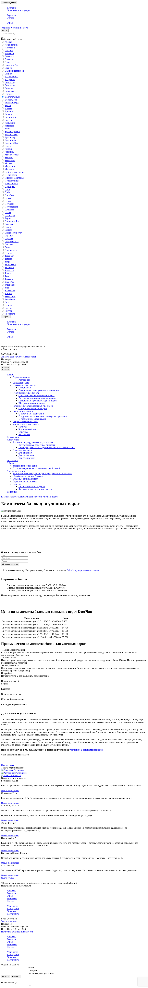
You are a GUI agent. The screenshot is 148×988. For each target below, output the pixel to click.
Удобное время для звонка (41, 973)
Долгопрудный (12, 97)
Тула (7, 276)
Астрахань (10, 47)
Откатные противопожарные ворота (36, 395)
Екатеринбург (11, 102)
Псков (8, 212)
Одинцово (10, 186)
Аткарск (9, 50)
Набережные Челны (14, 172)
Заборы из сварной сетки (25, 465)
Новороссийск (12, 180)
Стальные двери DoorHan (25, 479)
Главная (5, 496)
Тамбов (8, 259)
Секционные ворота (23, 411)
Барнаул (9, 62)
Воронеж (9, 91)
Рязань (8, 227)
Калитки (22, 426)
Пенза (8, 198)
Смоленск (10, 244)
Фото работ (12, 906)
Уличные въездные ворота (26, 424)
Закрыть (6, 317)
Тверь (7, 261)
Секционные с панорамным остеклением (38, 390)
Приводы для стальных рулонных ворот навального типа (46, 447)
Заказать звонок (9, 356)
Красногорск (11, 134)
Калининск (10, 117)
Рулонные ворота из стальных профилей (33, 406)
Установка (12, 911)
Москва (8, 163)
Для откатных (25, 452)
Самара (8, 230)
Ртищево (9, 224)
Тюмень (9, 279)
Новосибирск (11, 183)
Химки (8, 293)
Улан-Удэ (9, 282)
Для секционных (26, 458)
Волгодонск (11, 85)
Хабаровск (10, 290)
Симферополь (11, 241)
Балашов (9, 59)
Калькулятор (13, 437)
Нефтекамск (11, 175)
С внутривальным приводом (32, 408)
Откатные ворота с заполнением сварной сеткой (37, 468)
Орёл (7, 192)
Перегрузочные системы (25, 481)
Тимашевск (10, 264)
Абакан (8, 42)
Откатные (23, 432)
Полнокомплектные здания (31, 486)
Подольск (9, 209)
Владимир (10, 79)
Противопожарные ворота (26, 393)
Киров (8, 128)
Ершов (8, 105)
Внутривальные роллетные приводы (36, 445)
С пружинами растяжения (31, 413)
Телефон (33, 970)
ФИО (32, 967)
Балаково (9, 53)
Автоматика (13, 439)
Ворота (10, 374)
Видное (8, 73)
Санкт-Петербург (13, 233)
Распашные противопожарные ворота (37, 398)
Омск (7, 189)
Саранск (9, 235)
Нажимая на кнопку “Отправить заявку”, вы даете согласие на (52, 570)
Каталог (14, 496)
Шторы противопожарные (31, 403)
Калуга (8, 120)
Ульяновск (10, 285)
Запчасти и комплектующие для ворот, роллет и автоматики (42, 473)
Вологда (9, 88)
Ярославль (10, 314)
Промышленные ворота (24, 385)
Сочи (7, 247)
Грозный (9, 94)
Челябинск (10, 299)
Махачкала (10, 160)
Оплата (10, 18)
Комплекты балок (27, 429)
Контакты (12, 492)
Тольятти (9, 270)
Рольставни (12, 460)
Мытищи (9, 169)
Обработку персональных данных (83, 570)
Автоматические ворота (30, 496)
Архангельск (11, 45)
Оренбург (9, 195)
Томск (8, 273)
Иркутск (9, 111)
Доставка (11, 8)
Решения (17, 484)
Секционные (24, 387)
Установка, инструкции (18, 10)
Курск (8, 146)
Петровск (9, 204)
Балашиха (9, 56)
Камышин (10, 123)
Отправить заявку (10, 564)
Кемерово (9, 126)
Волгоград (10, 82)
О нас (10, 23)
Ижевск (8, 108)
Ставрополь (10, 250)
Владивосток (11, 76)
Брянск (8, 68)
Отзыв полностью (10, 790)
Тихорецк (9, 267)
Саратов (9, 238)
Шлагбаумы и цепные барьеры (28, 476)
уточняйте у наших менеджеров (86, 750)
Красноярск (10, 140)
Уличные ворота (50, 496)
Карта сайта (13, 914)
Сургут (8, 253)
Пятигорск (10, 215)
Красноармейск (12, 131)
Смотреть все (7, 765)
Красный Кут (11, 143)
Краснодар (10, 137)
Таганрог (9, 256)
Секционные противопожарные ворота (37, 400)
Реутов (8, 218)
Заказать (16, 977)
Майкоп (9, 157)
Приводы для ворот (22, 450)
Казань (8, 114)
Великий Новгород (14, 71)
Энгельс (9, 308)
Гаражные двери (21, 382)
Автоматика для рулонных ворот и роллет (33, 442)
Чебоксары (10, 296)
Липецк (8, 149)
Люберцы (9, 152)
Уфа (7, 287)
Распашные (24, 380)
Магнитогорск (12, 154)
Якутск (8, 311)
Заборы (10, 463)
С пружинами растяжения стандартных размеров (42, 416)
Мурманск (10, 166)
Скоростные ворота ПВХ (25, 421)
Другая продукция (16, 471)
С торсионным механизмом (32, 419)
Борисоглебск (11, 65)
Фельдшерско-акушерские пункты (35, 489)
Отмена (5, 977)
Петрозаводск (11, 206)
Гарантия (11, 15)
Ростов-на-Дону (13, 221)
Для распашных (26, 455)
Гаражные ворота (21, 377)
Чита (7, 302)
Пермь (8, 201)
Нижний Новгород (14, 178)
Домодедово (11, 99)
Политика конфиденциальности (17, 931)
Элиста (8, 305)
